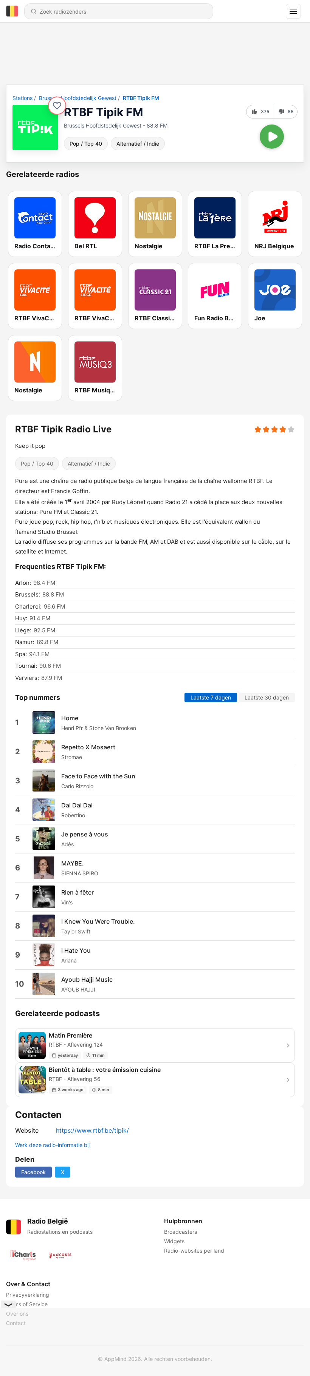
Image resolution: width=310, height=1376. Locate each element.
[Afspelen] (272, 137)
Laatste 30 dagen (267, 698)
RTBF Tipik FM (141, 98)
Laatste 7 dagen (211, 698)
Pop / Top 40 (86, 143)
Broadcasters (180, 1231)
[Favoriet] (57, 106)
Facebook (33, 1172)
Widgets (174, 1241)
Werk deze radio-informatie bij (52, 1145)
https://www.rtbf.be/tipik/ (92, 1130)
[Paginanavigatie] (293, 11)
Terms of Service (27, 1304)
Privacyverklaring (27, 1294)
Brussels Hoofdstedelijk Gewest (77, 98)
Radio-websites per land (194, 1250)
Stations (22, 98)
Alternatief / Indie (137, 143)
